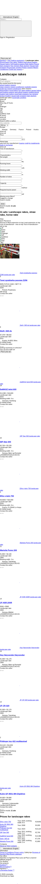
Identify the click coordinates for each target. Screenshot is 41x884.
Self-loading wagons (17, 64)
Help (8, 846)
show (3, 204)
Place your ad (6, 351)
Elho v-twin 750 (7, 496)
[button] (20, 47)
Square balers (5, 64)
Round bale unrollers (14, 67)
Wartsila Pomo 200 (8, 550)
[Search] (15, 29)
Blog (8, 854)
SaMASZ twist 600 (8, 389)
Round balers (5, 62)
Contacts (13, 846)
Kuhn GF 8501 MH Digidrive (12, 794)
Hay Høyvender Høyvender (12, 655)
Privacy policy (19, 852)
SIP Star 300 (5, 442)
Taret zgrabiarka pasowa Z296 (13, 280)
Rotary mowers (27, 67)
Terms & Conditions (7, 852)
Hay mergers (15, 66)
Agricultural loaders (30, 62)
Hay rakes (13, 62)
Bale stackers (24, 66)
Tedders (20, 62)
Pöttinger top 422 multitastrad (13, 741)
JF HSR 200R (6, 603)
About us (3, 846)
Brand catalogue (16, 854)
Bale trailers (29, 64)
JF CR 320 (4, 706)
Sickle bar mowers (15, 69)
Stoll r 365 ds (6, 331)
